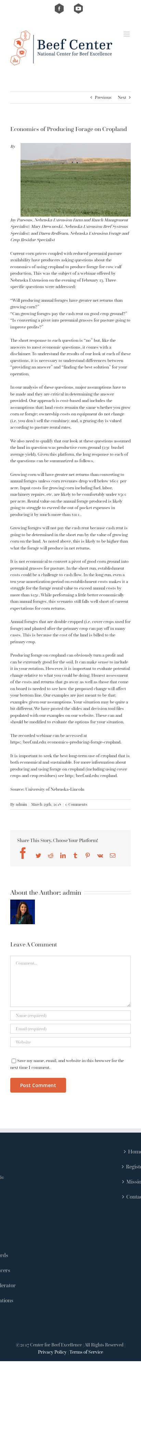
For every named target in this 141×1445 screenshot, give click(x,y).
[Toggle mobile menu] (127, 34)
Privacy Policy (52, 1352)
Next (122, 97)
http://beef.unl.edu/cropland (91, 775)
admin (21, 804)
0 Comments (76, 804)
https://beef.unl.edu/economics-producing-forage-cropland (65, 742)
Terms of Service (86, 1352)
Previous (103, 97)
